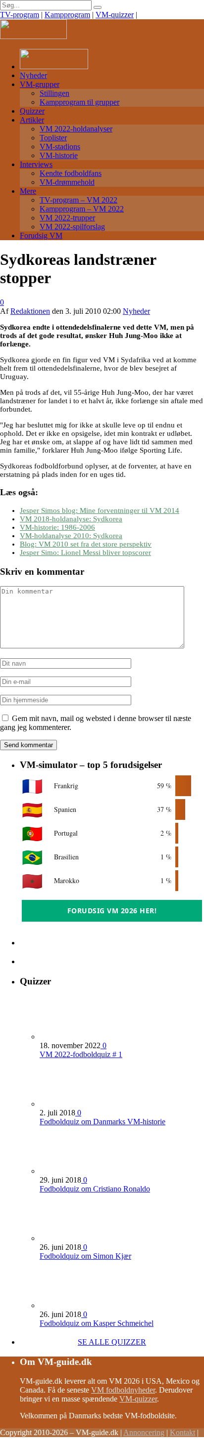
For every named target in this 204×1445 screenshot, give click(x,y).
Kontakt (182, 1432)
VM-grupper (39, 84)
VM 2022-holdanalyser (76, 129)
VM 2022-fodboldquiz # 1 (81, 1054)
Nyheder (33, 75)
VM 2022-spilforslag (72, 226)
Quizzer (32, 111)
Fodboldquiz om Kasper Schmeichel (96, 1323)
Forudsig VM (41, 235)
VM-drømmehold (67, 182)
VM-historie (59, 155)
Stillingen (54, 93)
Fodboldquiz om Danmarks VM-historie (102, 1121)
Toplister (53, 137)
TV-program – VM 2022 (78, 200)
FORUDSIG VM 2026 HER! (112, 910)
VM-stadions (60, 146)
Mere (28, 191)
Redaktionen (30, 311)
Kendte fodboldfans (71, 173)
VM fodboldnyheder (123, 1390)
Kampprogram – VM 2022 (82, 209)
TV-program (19, 14)
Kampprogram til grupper (79, 102)
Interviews (36, 164)
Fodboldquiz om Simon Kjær (85, 1256)
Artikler (32, 120)
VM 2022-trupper (67, 217)
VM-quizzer (115, 14)
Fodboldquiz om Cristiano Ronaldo (95, 1189)
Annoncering (143, 1432)
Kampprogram (67, 14)
